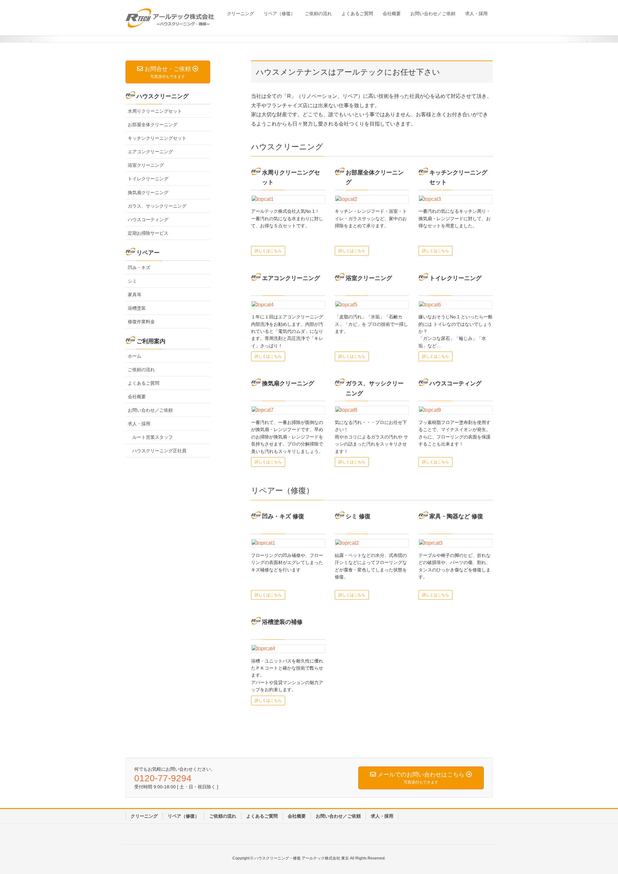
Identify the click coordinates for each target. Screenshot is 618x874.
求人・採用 (139, 423)
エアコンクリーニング (150, 151)
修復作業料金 (141, 321)
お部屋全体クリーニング (152, 124)
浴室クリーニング (146, 165)
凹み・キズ (139, 267)
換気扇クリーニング (148, 192)
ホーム (134, 355)
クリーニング (144, 816)
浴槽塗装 (137, 307)
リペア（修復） (183, 816)
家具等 (134, 294)
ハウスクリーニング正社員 (159, 450)
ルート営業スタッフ (152, 437)
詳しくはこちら (268, 251)
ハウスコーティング (148, 219)
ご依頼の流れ (141, 369)
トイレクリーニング (148, 178)
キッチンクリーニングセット (157, 138)
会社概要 (137, 396)
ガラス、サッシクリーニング (157, 205)
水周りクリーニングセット (155, 111)
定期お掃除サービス (148, 232)
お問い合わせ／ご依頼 (150, 410)
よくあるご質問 (143, 382)
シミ (132, 280)
